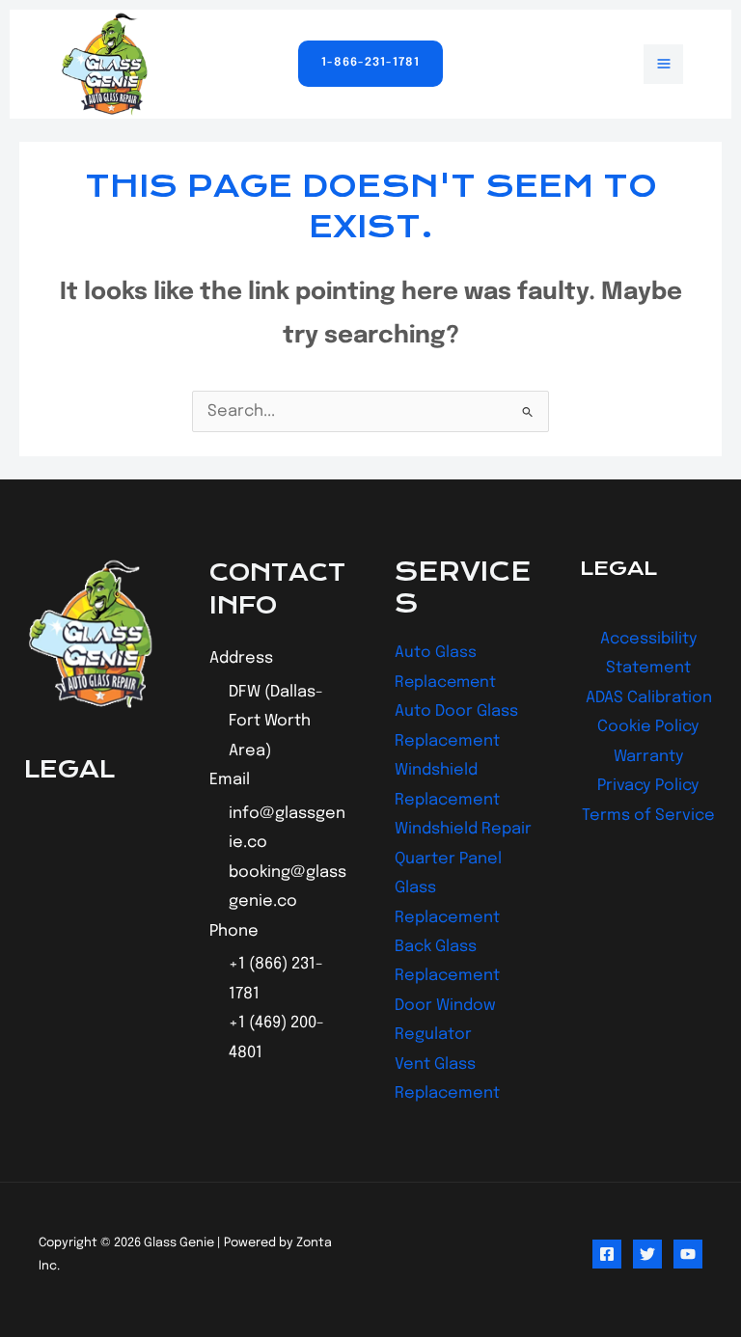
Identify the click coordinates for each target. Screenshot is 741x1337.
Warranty (649, 757)
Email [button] (229, 780)
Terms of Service (648, 815)
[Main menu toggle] (663, 64)
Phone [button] (234, 931)
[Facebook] (606, 1254)
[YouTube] (687, 1254)
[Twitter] (647, 1254)
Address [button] (241, 658)
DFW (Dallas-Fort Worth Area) (276, 721)
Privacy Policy (648, 786)
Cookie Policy (648, 727)
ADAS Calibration (649, 698)
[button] (370, 64)
